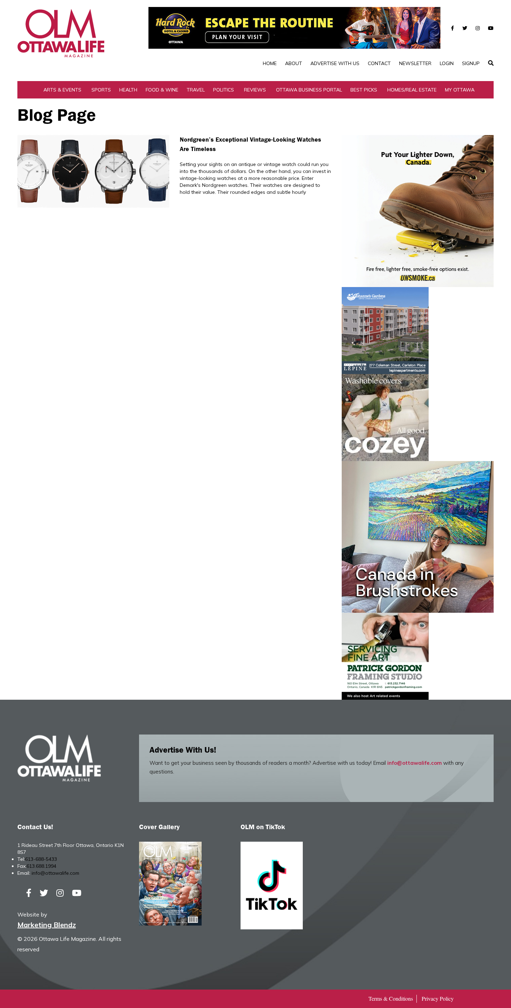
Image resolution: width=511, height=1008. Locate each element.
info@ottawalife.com (414, 763)
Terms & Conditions (390, 998)
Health (128, 90)
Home (270, 63)
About (293, 63)
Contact (379, 63)
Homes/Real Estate (412, 90)
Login (447, 63)
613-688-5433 (41, 859)
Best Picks (363, 90)
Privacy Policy (438, 998)
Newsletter (415, 63)
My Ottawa (459, 90)
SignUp (471, 63)
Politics (223, 90)
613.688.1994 (41, 866)
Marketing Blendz (46, 924)
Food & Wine (162, 90)
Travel (196, 90)
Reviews (255, 90)
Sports (101, 90)
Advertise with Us (334, 63)
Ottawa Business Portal (309, 90)
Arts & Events (62, 90)
